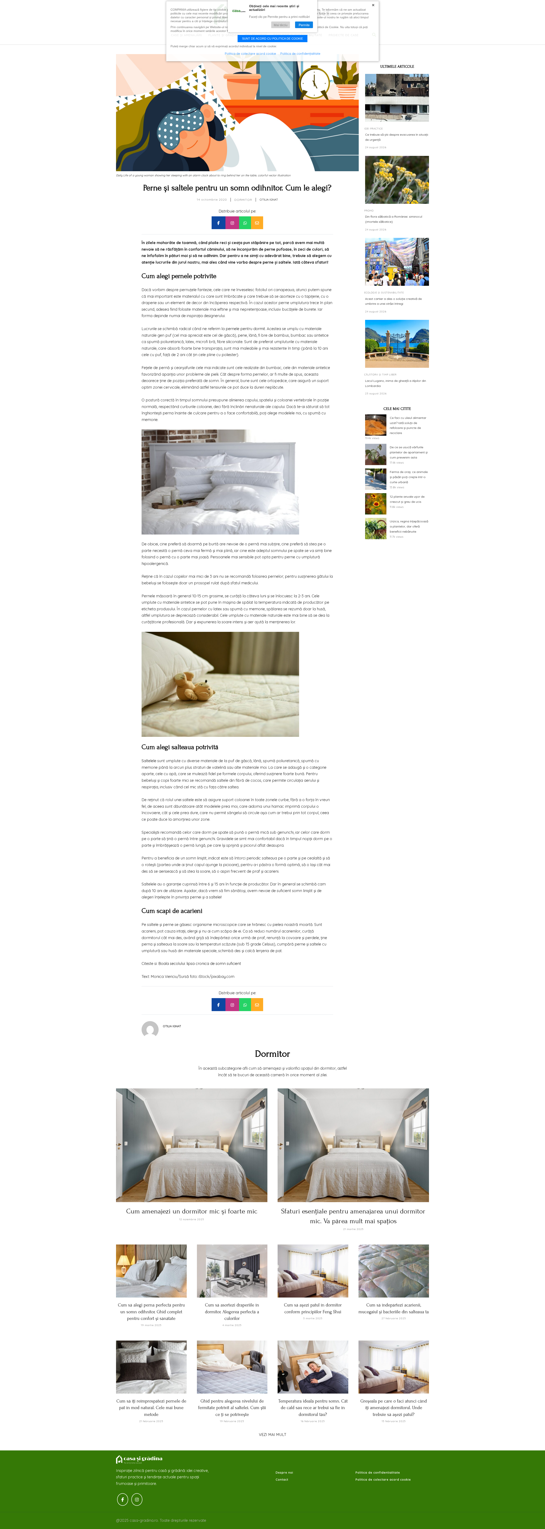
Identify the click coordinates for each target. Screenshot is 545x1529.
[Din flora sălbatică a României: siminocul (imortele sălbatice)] (397, 180)
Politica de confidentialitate (378, 1472)
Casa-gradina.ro (139, 1460)
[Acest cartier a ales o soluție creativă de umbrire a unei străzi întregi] (397, 262)
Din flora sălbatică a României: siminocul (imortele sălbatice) (393, 219)
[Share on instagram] (232, 222)
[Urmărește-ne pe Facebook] (122, 1499)
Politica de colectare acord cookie (383, 1480)
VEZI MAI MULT (272, 1434)
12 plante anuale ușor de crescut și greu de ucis (407, 499)
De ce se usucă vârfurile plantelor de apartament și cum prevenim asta (409, 452)
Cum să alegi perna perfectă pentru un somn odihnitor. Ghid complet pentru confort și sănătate (151, 1311)
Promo (369, 210)
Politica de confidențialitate (300, 54)
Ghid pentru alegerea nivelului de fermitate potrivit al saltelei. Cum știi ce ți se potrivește (232, 1407)
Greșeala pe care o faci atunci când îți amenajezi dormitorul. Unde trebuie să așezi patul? (393, 1407)
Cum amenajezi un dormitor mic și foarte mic (191, 1211)
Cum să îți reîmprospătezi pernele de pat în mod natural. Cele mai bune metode (151, 1407)
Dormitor (243, 200)
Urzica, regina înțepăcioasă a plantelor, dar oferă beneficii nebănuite (409, 526)
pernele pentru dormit (245, 328)
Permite (304, 25)
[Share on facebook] (218, 222)
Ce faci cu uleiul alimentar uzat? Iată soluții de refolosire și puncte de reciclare (408, 425)
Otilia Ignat (269, 199)
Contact (282, 1480)
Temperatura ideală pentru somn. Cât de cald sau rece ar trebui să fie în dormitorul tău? (313, 1407)
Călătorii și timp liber (380, 374)
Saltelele (149, 760)
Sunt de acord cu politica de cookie (272, 38)
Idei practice (373, 128)
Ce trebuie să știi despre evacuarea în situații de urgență (396, 137)
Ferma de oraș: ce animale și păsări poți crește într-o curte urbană (409, 477)
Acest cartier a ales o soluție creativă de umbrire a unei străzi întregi (393, 301)
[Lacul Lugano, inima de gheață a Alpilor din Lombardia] (397, 344)
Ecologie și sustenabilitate (384, 292)
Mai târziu (280, 25)
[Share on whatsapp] (245, 222)
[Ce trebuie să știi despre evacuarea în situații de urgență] (397, 98)
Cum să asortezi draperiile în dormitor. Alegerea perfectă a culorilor (232, 1311)
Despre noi (284, 1472)
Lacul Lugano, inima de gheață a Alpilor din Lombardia (395, 383)
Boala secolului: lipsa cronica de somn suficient (199, 963)
